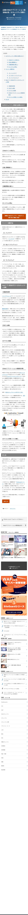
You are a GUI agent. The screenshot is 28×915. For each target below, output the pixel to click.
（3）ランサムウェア (13, 78)
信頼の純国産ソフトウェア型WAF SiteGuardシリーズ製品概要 (14, 626)
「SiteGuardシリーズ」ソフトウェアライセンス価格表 (14, 635)
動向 (2, 734)
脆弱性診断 (5, 309)
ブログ (18, 27)
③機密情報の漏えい (13, 64)
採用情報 (3, 750)
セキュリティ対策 (5, 722)
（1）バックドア (12, 73)
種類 (2, 761)
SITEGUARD (6, 631)
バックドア (11, 239)
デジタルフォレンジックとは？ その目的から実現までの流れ (14, 679)
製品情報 (3, 769)
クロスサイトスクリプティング (14, 376)
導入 (2, 738)
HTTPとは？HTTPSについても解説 (11, 688)
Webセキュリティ (5, 714)
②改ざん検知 (11, 88)
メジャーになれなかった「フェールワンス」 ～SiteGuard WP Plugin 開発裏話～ (14, 693)
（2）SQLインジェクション (15, 75)
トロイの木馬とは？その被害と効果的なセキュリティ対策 (14, 684)
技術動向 (3, 746)
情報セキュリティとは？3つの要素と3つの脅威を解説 (14, 675)
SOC (2, 706)
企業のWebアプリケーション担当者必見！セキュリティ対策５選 (13, 29)
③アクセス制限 (12, 90)
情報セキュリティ (5, 742)
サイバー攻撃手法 (10, 69)
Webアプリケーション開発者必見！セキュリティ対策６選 (15, 525)
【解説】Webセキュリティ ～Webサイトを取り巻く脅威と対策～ (14, 216)
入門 (2, 730)
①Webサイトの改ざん (13, 60)
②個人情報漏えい (12, 62)
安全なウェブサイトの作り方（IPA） (14, 392)
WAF (24, 395)
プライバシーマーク (5, 726)
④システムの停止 (12, 67)
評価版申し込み (14, 3)
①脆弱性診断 (11, 86)
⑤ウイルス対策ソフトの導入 (15, 97)
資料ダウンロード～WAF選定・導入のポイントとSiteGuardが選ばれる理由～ (14, 622)
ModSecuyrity (4, 702)
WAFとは (6, 501)
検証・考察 (3, 754)
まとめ (7, 99)
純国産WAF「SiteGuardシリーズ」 (8, 27)
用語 (2, 757)
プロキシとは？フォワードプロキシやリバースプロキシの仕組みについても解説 (15, 519)
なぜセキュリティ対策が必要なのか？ (15, 56)
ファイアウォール (6, 296)
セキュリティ (23, 27)
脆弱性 (2, 765)
